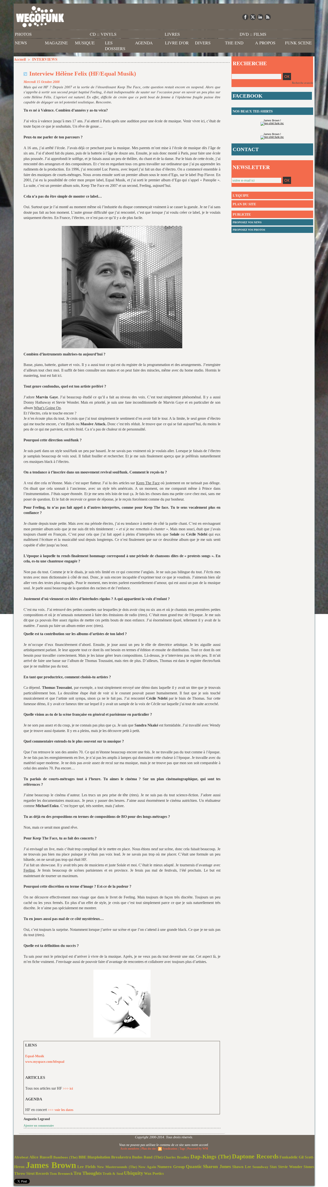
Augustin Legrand (37, 1119)
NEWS (21, 43)
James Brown (51, 1165)
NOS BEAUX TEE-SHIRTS (253, 111)
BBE (82, 1157)
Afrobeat (21, 1157)
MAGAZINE (56, 43)
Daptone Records (255, 1156)
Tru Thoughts (87, 1173)
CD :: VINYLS (103, 34)
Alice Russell (40, 1157)
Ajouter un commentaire (39, 1125)
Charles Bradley (176, 1157)
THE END (234, 43)
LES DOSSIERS (115, 45)
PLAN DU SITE (244, 204)
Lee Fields (86, 1166)
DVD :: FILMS (253, 34)
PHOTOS (23, 34)
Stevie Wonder (290, 1167)
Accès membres (129, 1148)
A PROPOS (265, 43)
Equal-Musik (34, 1056)
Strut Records (37, 1173)
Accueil (20, 59)
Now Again (147, 1167)
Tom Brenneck (61, 1173)
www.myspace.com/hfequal (44, 1061)
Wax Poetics (154, 1173)
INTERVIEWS (44, 59)
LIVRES (172, 34)
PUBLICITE (242, 214)
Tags (182, 1148)
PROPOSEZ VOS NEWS (247, 222)
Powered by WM (197, 1148)
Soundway (260, 1167)
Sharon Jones (217, 1166)
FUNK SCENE (298, 43)
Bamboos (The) (65, 1157)
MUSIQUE (85, 43)
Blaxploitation (98, 1157)
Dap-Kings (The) (210, 1156)
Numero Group (171, 1166)
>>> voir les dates (60, 1110)
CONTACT (246, 149)
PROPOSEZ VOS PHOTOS (249, 230)
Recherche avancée (302, 82)
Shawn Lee (241, 1167)
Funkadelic (288, 1157)
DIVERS (203, 43)
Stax (273, 1167)
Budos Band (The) (147, 1157)
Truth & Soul (113, 1173)
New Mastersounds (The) (117, 1167)
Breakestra (121, 1157)
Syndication (170, 1148)
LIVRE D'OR (177, 43)
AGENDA (144, 43)
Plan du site (148, 1148)
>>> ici (68, 1088)
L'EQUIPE (241, 195)
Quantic (194, 1166)
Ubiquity (133, 1173)
